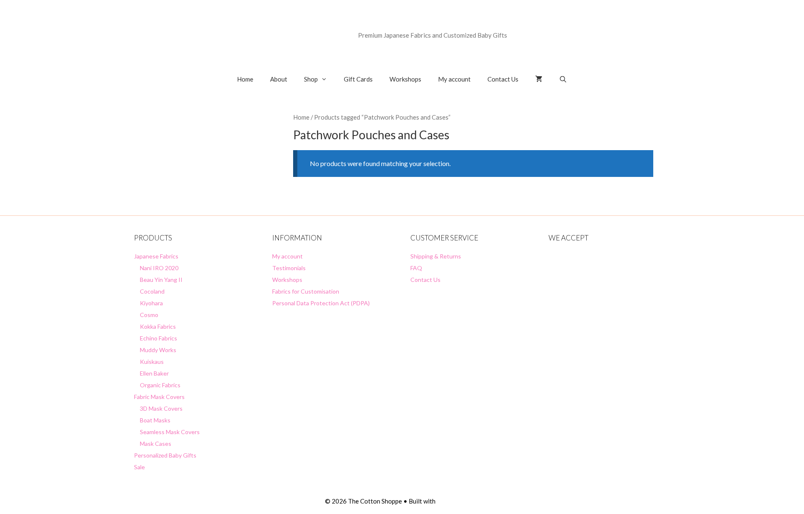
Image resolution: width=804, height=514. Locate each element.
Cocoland (152, 291)
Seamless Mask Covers (170, 431)
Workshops (405, 79)
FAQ (416, 267)
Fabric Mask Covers (159, 396)
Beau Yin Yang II (161, 279)
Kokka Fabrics (158, 326)
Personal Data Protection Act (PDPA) (321, 303)
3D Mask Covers (161, 408)
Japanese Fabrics (156, 256)
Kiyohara (151, 303)
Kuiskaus (152, 361)
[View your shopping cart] (539, 79)
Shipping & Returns (435, 256)
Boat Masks (155, 420)
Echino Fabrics (158, 338)
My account (454, 79)
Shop (311, 79)
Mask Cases (155, 443)
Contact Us (502, 79)
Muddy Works (158, 349)
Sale (139, 467)
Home (245, 79)
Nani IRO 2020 (159, 267)
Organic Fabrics (160, 385)
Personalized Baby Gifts (165, 455)
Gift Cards (358, 79)
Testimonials (289, 267)
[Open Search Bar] (563, 79)
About (278, 79)
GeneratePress (458, 501)
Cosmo (149, 314)
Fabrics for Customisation (305, 291)
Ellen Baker (154, 373)
